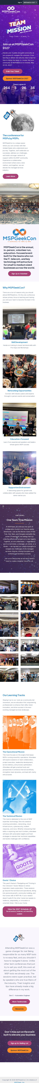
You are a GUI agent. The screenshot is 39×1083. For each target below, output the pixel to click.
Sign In (20, 2)
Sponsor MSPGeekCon (19, 1050)
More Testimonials (19, 1002)
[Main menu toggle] (35, 10)
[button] (19, 273)
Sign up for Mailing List (19, 1043)
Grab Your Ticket (12, 71)
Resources (19, 1009)
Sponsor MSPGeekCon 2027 (17, 78)
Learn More (10, 176)
